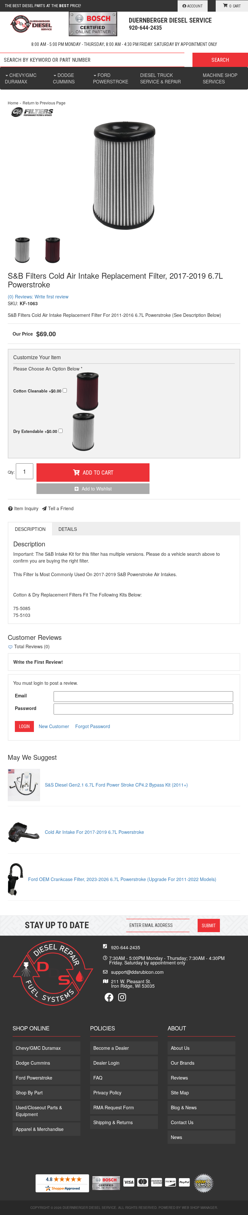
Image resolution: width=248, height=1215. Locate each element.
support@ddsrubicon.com (137, 972)
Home (13, 102)
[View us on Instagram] (122, 998)
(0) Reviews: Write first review (38, 296)
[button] (124, 60)
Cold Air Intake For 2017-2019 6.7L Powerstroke (94, 832)
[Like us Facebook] (109, 998)
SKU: (13, 303)
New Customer (54, 726)
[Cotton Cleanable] (53, 250)
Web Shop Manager (199, 1207)
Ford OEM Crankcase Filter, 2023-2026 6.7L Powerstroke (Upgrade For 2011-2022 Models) (122, 879)
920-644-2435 (125, 947)
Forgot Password (92, 726)
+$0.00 (38, 391)
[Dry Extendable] (124, 176)
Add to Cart (98, 472)
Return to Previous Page (44, 102)
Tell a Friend (61, 508)
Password (25, 708)
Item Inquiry (26, 508)
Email (21, 695)
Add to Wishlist (97, 488)
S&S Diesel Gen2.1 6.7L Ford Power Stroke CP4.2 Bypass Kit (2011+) (116, 784)
